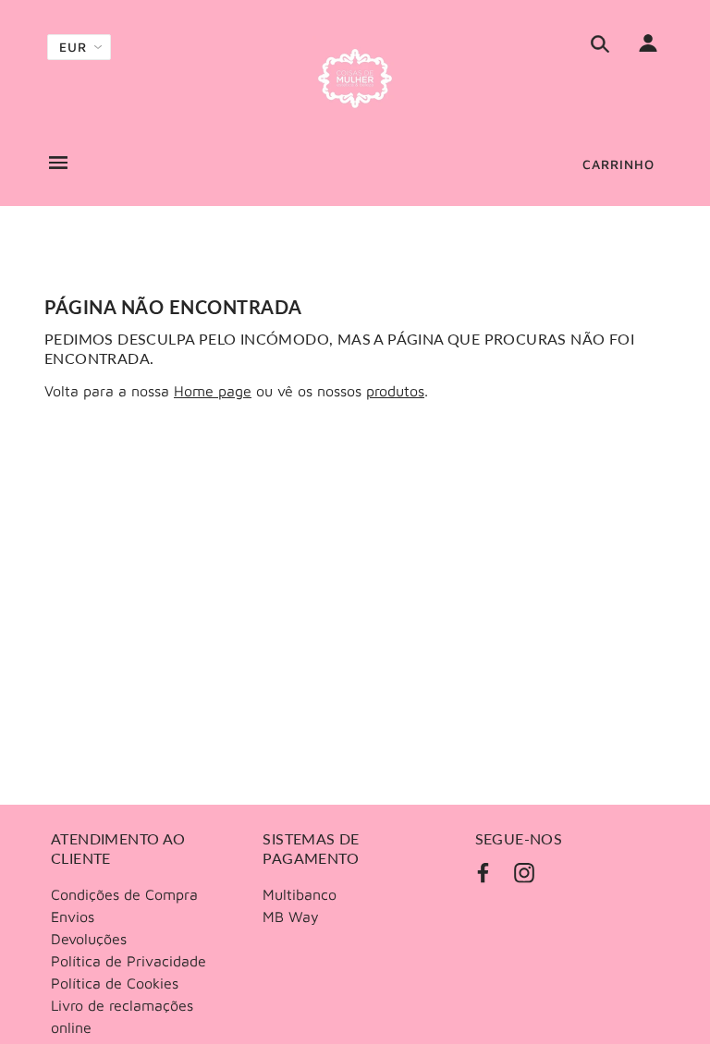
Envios (72, 916)
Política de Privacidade (128, 961)
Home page (212, 390)
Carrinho (618, 164)
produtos (395, 390)
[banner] (355, 78)
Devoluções (89, 938)
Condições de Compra (124, 894)
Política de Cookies (114, 983)
